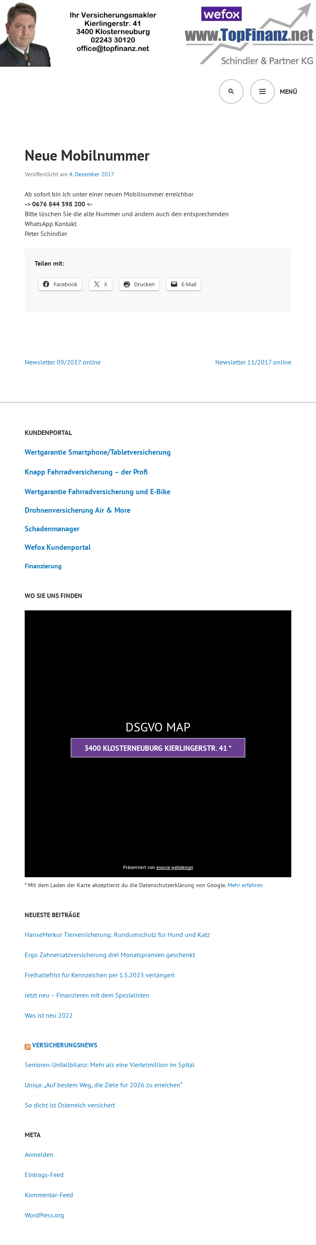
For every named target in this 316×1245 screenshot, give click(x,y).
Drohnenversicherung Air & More (77, 510)
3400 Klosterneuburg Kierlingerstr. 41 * (158, 748)
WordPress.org (44, 1215)
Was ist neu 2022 (49, 1015)
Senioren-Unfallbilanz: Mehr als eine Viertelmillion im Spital (110, 1064)
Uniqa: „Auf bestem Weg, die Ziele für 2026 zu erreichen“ (103, 1085)
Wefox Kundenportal (58, 547)
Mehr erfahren (245, 885)
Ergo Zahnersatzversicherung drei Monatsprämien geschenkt (110, 955)
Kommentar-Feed (49, 1195)
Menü (288, 91)
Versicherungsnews (64, 1045)
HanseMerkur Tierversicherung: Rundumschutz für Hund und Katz (117, 934)
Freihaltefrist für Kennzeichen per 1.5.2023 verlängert (99, 975)
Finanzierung (43, 566)
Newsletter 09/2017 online (63, 362)
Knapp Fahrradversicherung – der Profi (86, 472)
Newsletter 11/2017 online (253, 362)
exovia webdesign (174, 867)
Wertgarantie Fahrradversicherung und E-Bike (97, 491)
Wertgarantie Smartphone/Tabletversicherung (98, 452)
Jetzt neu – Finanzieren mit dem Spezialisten (87, 995)
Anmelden (39, 1154)
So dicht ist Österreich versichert (70, 1105)
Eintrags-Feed (44, 1174)
